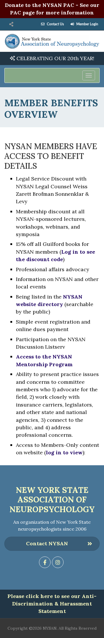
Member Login (87, 24)
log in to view (64, 452)
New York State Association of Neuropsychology (52, 499)
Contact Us (55, 24)
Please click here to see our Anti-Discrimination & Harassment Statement (52, 604)
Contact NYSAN (47, 543)
